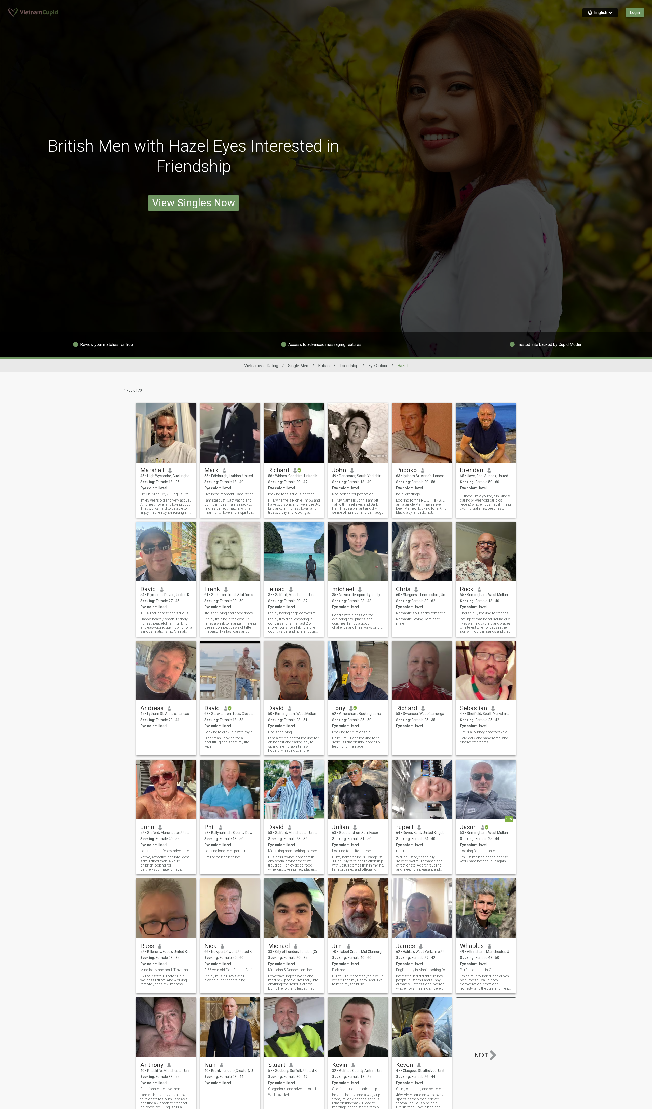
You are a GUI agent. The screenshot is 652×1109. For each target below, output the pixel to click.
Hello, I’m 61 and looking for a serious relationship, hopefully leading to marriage (356, 742)
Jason (468, 827)
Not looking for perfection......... (356, 494)
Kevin (339, 1065)
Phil (209, 827)
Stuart (276, 1065)
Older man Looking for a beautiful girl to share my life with (226, 742)
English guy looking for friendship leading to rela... (486, 613)
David (148, 589)
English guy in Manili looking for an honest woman (422, 970)
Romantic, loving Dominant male (418, 621)
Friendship (348, 365)
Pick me (338, 970)
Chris (403, 589)
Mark (211, 470)
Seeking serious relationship (354, 1089)
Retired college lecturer (222, 857)
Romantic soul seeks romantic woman (422, 613)
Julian (340, 827)
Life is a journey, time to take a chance (486, 732)
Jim (337, 946)
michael (343, 589)
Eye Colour (377, 365)
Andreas (152, 708)
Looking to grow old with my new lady (230, 732)
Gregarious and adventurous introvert (294, 1089)
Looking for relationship (351, 732)
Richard (278, 470)
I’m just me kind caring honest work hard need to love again (484, 859)
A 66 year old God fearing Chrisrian (230, 970)
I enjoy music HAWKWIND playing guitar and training (225, 978)
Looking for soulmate (477, 851)
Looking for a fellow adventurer (165, 851)
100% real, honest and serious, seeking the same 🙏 (166, 613)
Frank (212, 589)
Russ (147, 946)
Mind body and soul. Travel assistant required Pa (166, 970)
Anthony (151, 1065)
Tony (338, 708)
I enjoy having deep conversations (294, 613)
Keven (404, 1065)
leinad (276, 589)
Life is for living (280, 732)
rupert (404, 827)
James (405, 946)
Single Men (298, 365)
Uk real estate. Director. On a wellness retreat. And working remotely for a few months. (163, 980)
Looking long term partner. (225, 851)
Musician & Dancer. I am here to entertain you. (294, 970)
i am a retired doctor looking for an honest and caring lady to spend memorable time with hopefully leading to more (293, 744)
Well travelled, (279, 1095)
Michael (279, 946)
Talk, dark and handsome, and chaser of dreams (484, 740)
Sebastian (473, 708)
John (339, 470)
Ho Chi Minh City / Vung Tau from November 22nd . (166, 494)
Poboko (406, 470)
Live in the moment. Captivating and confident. (230, 494)
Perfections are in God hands (483, 970)
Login (635, 12)
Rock (466, 589)
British (324, 365)
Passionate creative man (160, 1089)
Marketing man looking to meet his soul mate (294, 851)
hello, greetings (408, 494)
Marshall (152, 470)
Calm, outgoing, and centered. (419, 1089)
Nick (210, 946)
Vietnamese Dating (261, 365)
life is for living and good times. (229, 613)
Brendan (471, 470)
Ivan (210, 1065)
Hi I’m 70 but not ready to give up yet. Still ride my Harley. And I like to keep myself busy (358, 980)
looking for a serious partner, (291, 494)
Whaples (472, 946)
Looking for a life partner (351, 851)
